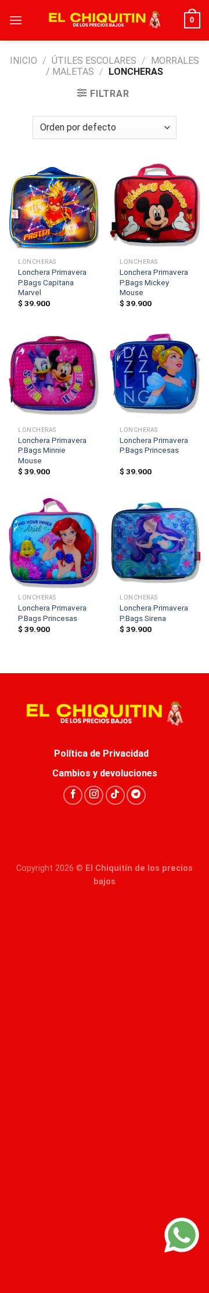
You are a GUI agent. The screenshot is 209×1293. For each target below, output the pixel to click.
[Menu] (16, 20)
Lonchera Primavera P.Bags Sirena (154, 613)
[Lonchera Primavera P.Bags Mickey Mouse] (155, 207)
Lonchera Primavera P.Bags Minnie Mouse (52, 450)
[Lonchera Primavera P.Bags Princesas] (155, 375)
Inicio (23, 60)
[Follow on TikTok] (115, 795)
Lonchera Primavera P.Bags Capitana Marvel (52, 282)
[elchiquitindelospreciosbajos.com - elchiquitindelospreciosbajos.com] (104, 20)
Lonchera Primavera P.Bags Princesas (154, 445)
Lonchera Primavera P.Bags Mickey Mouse (154, 282)
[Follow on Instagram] (93, 795)
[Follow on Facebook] (72, 795)
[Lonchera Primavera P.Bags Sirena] (155, 543)
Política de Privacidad (105, 753)
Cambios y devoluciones (104, 773)
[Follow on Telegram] (136, 795)
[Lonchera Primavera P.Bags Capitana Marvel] (54, 207)
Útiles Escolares (94, 60)
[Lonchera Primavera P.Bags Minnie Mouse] (54, 375)
